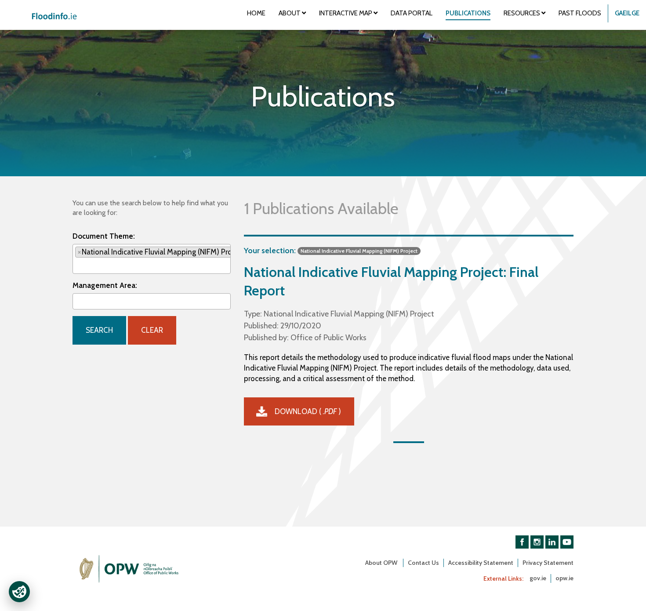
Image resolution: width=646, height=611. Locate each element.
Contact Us (423, 563)
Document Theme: (104, 236)
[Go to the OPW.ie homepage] (130, 568)
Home (256, 13)
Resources (522, 13)
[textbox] (78, 265)
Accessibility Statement (480, 563)
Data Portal (411, 13)
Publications (468, 13)
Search (99, 330)
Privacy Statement (548, 563)
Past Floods (580, 13)
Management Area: (105, 285)
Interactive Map (346, 13)
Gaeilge (627, 13)
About (290, 13)
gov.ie (538, 578)
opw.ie (564, 578)
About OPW (382, 563)
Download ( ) (308, 411)
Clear (152, 330)
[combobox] (152, 259)
